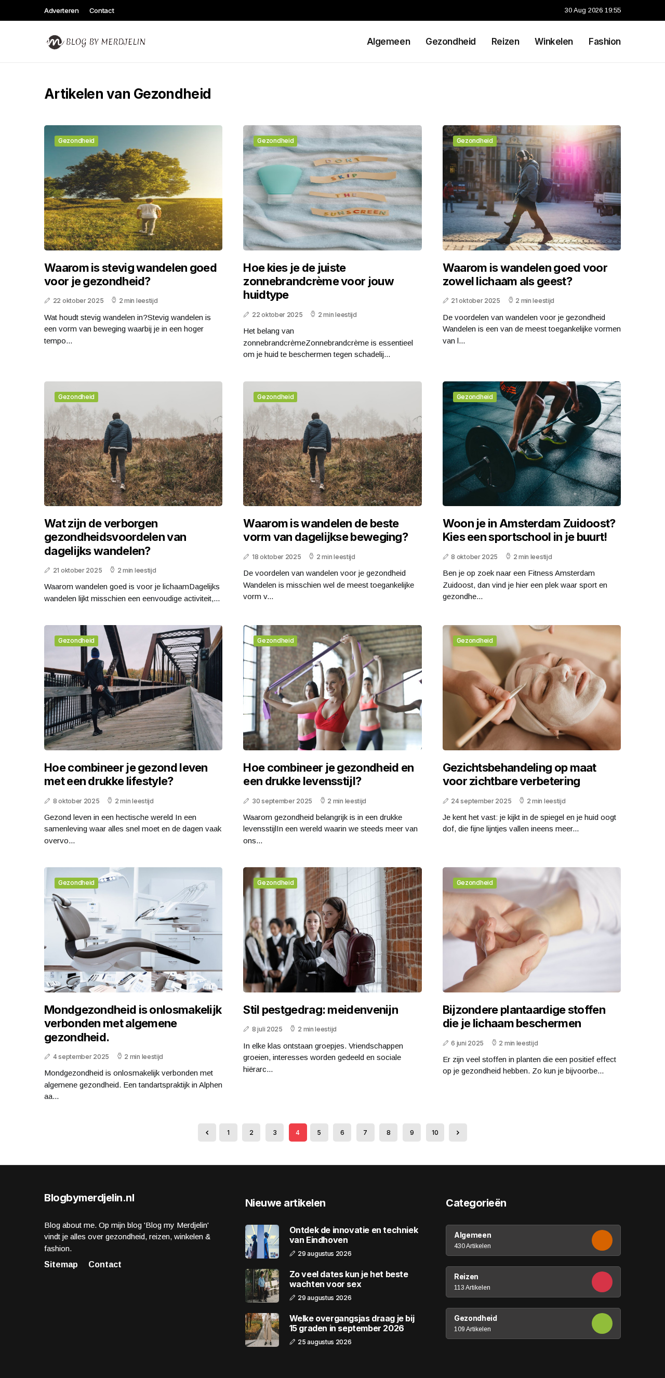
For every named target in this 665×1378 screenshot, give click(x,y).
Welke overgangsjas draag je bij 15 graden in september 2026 (352, 1323)
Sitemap (61, 1264)
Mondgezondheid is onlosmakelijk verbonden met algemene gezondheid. (132, 1023)
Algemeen (388, 41)
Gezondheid (450, 41)
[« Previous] (207, 1132)
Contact (101, 10)
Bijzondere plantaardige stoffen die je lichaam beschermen (524, 1016)
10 (435, 1132)
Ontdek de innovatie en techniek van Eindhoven (353, 1235)
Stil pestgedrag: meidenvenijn (320, 1009)
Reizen (505, 41)
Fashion (605, 41)
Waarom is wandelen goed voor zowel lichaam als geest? (525, 274)
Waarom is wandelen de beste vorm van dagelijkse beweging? (325, 530)
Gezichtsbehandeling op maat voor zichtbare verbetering (519, 774)
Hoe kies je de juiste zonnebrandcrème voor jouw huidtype (318, 281)
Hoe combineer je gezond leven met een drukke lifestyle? (126, 774)
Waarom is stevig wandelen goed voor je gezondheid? (130, 274)
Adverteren (61, 10)
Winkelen (554, 41)
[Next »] (458, 1132)
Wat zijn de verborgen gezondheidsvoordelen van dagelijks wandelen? (115, 537)
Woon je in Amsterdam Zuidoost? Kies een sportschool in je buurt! (529, 530)
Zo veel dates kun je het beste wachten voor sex (348, 1279)
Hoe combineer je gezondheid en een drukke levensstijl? (328, 774)
